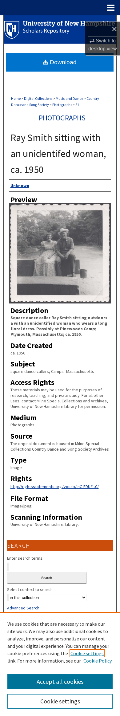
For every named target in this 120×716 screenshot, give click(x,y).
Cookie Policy (97, 661)
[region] (60, 664)
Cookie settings (87, 653)
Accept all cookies (60, 681)
